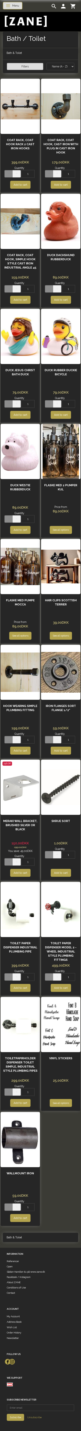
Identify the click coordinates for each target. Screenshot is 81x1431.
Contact (11, 1292)
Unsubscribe (34, 1417)
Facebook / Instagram (19, 1277)
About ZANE (14, 1282)
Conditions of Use (16, 1287)
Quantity (19, 167)
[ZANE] (25, 21)
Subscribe (15, 1417)
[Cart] (73, 6)
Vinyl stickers (60, 1058)
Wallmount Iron (20, 1173)
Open (10, 1266)
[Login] (63, 6)
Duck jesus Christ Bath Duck (20, 372)
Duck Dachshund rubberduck (61, 257)
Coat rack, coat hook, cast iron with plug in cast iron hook (61, 146)
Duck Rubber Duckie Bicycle (61, 372)
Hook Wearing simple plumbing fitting (20, 708)
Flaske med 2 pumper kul (60, 487)
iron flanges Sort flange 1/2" (61, 708)
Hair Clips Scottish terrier (61, 602)
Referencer (13, 1261)
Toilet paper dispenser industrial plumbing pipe (20, 947)
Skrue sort (60, 821)
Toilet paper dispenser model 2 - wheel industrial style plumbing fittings (60, 952)
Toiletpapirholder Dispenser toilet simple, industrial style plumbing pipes (20, 1064)
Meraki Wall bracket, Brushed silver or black (20, 825)
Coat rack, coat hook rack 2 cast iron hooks (20, 144)
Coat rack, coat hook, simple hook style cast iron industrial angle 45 (20, 261)
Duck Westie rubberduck (20, 487)
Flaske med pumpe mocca (20, 602)
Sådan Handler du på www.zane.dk (26, 1271)
